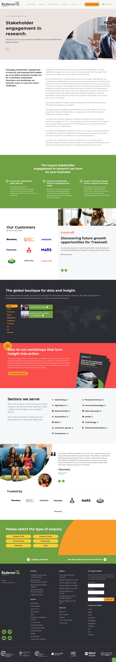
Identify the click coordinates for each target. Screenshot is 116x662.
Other (46, 545)
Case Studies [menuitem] (63, 614)
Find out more (67, 254)
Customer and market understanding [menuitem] (39, 576)
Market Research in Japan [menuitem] (68, 585)
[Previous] (62, 270)
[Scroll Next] (63, 481)
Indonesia (11, 312)
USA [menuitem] (89, 632)
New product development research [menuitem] (39, 581)
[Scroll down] (7, 49)
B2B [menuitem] (32, 614)
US (8, 329)
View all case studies (15, 230)
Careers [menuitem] (62, 617)
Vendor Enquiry (18, 541)
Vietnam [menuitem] (91, 635)
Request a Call (18, 536)
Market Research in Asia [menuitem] (67, 583)
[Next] (65, 270)
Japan (9, 315)
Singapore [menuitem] (91, 623)
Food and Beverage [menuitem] (38, 628)
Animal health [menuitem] (36, 606)
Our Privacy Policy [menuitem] (65, 620)
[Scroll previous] (59, 481)
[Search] (80, 4)
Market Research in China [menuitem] (68, 580)
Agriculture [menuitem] (35, 609)
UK (8, 326)
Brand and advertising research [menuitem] (38, 586)
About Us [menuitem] (62, 612)
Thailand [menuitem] (91, 626)
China (9, 306)
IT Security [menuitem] (63, 623)
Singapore (11, 321)
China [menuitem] (90, 609)
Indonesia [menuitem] (91, 618)
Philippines (11, 318)
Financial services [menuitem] (37, 625)
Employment (45, 541)
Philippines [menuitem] (92, 621)
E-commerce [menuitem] (35, 622)
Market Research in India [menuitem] (68, 588)
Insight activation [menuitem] (37, 595)
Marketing (18, 545)
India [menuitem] (89, 615)
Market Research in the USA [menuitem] (67, 602)
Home (7, 16)
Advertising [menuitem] (35, 603)
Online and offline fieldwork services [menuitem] (37, 591)
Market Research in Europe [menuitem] (66, 592)
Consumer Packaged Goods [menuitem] (38, 618)
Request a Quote (45, 536)
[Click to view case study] (87, 217)
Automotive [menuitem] (35, 612)
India (9, 309)
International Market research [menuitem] (66, 576)
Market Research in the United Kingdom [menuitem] (67, 597)
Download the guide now (18, 373)
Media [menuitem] (33, 633)
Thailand (10, 324)
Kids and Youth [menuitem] (36, 631)
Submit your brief (92, 4)
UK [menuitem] (89, 629)
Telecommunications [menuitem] (38, 639)
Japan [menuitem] (90, 612)
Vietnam (10, 332)
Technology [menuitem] (35, 636)
